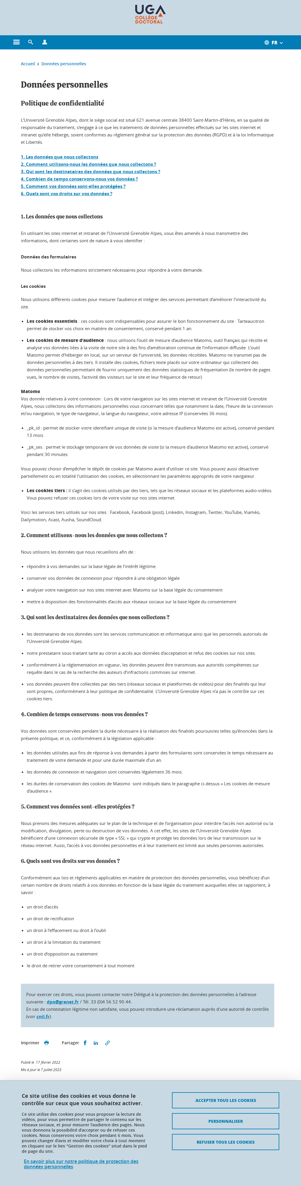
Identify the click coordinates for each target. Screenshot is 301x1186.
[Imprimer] (46, 1043)
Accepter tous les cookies (225, 1100)
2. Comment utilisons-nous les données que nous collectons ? (88, 164)
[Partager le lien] (107, 1043)
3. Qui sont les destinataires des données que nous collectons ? (90, 171)
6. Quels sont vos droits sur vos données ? (66, 194)
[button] (31, 42)
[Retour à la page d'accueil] (150, 14)
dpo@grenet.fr (63, 1002)
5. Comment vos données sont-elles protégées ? (73, 186)
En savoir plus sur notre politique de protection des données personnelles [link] (81, 1164)
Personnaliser (225, 1121)
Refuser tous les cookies (226, 1142)
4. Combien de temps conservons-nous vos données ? (79, 179)
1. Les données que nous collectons (59, 157)
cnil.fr (43, 1016)
